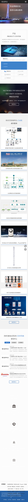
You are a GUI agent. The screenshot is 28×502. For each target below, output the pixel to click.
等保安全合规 (16, 484)
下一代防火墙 (16, 488)
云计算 (12, 495)
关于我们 (5, 499)
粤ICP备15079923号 (18, 495)
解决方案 (14, 499)
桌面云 (19, 493)
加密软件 (9, 491)
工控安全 (17, 491)
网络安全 (13, 486)
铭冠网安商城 (10, 484)
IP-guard (21, 484)
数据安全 (15, 493)
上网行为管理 (10, 488)
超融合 (13, 491)
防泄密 (8, 495)
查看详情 (5, 63)
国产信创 (9, 486)
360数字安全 (10, 493)
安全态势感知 (22, 491)
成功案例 (18, 499)
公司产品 (9, 499)
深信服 (25, 484)
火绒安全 (22, 486)
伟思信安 (23, 493)
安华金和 (18, 486)
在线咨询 (5, 66)
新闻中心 (23, 499)
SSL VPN (21, 488)
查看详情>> (14, 104)
